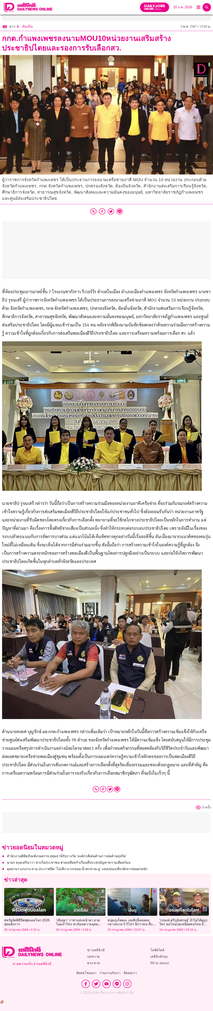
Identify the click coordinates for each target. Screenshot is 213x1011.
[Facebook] (103, 789)
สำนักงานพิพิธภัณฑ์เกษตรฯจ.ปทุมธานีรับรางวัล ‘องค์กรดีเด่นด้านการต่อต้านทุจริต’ (67, 856)
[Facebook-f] (86, 984)
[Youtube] (106, 984)
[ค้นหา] (207, 7)
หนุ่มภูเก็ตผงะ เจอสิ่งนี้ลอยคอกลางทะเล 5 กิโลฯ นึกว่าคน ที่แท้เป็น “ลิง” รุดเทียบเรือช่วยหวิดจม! (131, 924)
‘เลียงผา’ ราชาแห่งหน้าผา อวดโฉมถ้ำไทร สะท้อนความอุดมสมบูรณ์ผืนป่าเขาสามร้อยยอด (78, 924)
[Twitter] (110, 789)
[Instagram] (127, 984)
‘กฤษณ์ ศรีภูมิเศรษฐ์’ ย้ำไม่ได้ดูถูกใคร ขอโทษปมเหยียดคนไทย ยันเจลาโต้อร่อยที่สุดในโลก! (184, 924)
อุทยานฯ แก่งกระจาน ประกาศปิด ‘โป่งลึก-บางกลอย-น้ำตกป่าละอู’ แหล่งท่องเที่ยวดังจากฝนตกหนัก (77, 869)
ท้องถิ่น (27, 26)
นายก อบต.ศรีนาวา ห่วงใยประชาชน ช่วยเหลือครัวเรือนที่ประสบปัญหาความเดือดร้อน (68, 862)
